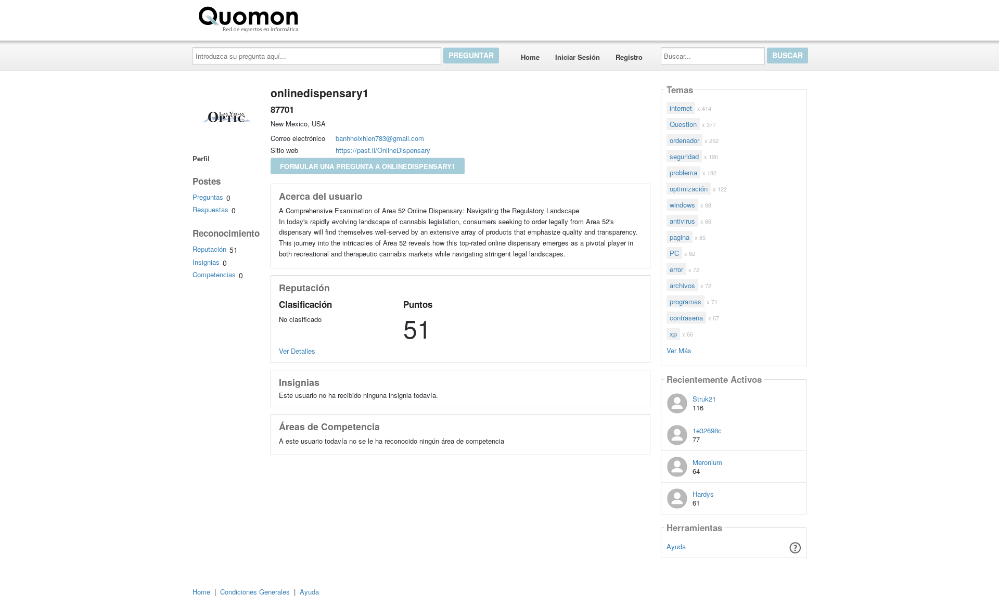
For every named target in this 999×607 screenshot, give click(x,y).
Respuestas (210, 209)
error (676, 269)
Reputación (209, 249)
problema (683, 172)
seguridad (684, 156)
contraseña (686, 317)
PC (674, 253)
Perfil (201, 158)
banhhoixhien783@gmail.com (380, 138)
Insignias (206, 262)
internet (681, 108)
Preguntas (208, 197)
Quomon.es (335, 17)
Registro (629, 57)
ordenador (684, 140)
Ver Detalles (297, 351)
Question (683, 124)
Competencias (214, 274)
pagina (679, 237)
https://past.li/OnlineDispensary (383, 150)
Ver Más (679, 349)
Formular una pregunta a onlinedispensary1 (367, 166)
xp (673, 334)
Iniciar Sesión (577, 57)
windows (682, 205)
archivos (682, 285)
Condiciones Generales (255, 592)
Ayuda (676, 546)
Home (530, 57)
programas (685, 301)
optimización (689, 188)
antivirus (682, 221)
